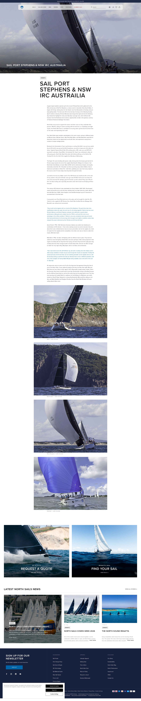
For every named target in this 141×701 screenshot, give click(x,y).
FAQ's (109, 675)
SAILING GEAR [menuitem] (42, 7)
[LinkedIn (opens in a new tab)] (16, 674)
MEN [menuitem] (50, 7)
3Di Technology (57, 668)
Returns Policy (84, 671)
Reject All (54, 690)
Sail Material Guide (58, 671)
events (43, 78)
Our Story (110, 658)
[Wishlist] (116, 7)
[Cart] (119, 7)
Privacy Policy (91, 691)
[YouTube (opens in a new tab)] (21, 674)
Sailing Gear (83, 661)
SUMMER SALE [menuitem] (78, 7)
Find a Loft (55, 678)
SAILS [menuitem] (34, 7)
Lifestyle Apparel (84, 658)
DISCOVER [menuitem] (69, 7)
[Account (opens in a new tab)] (113, 7)
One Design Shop (57, 661)
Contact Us (110, 678)
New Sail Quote (57, 675)
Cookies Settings (54, 694)
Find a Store (83, 665)
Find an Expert (56, 681)
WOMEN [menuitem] (56, 7)
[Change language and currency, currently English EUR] (109, 7)
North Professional (112, 668)
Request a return (84, 675)
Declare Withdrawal (85, 678)
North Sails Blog (112, 665)
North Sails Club (84, 668)
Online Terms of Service (82, 691)
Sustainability (111, 661)
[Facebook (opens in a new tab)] (7, 674)
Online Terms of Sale (72, 691)
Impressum (110, 671)
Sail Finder (55, 658)
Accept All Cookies (54, 686)
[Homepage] (22, 7)
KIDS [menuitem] (62, 7)
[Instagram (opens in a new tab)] (11, 674)
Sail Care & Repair (57, 665)
